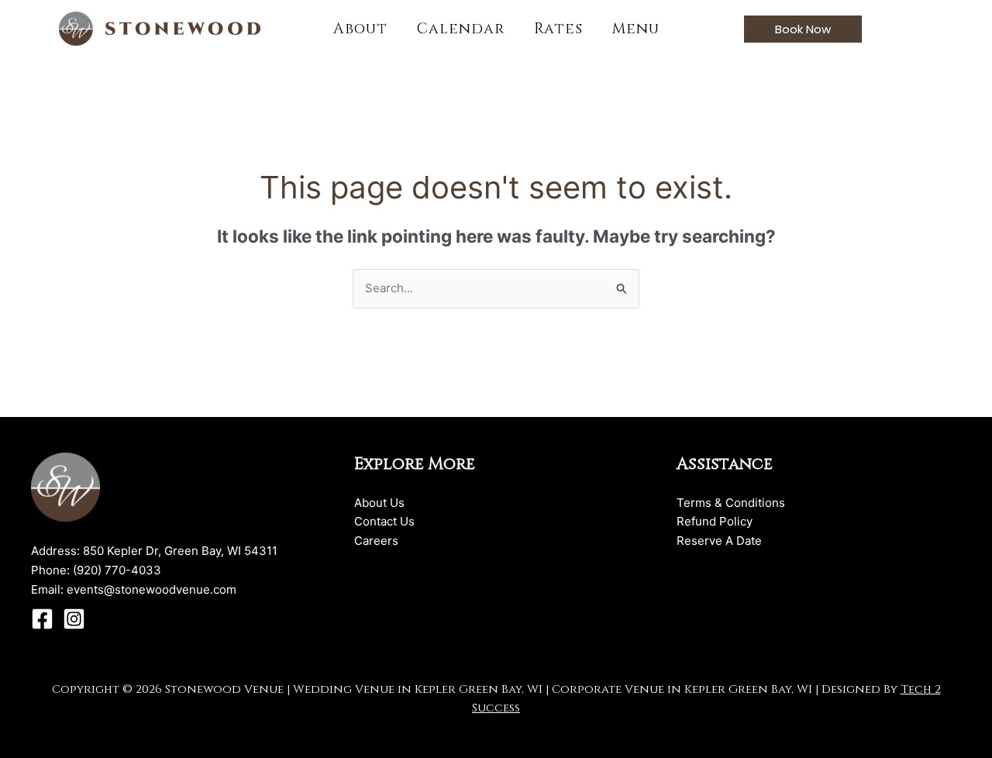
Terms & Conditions (731, 502)
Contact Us (384, 521)
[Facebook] (42, 619)
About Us (379, 502)
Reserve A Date (719, 540)
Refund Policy (715, 521)
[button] (803, 29)
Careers (376, 540)
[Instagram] (74, 619)
